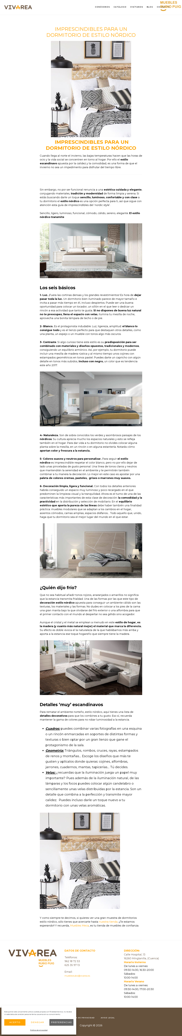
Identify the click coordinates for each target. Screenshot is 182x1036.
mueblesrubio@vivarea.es (77, 976)
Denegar (37, 1022)
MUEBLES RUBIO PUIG (18, 9)
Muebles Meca (79, 925)
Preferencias (61, 1022)
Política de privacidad (38, 1030)
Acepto (14, 1022)
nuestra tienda (108, 921)
